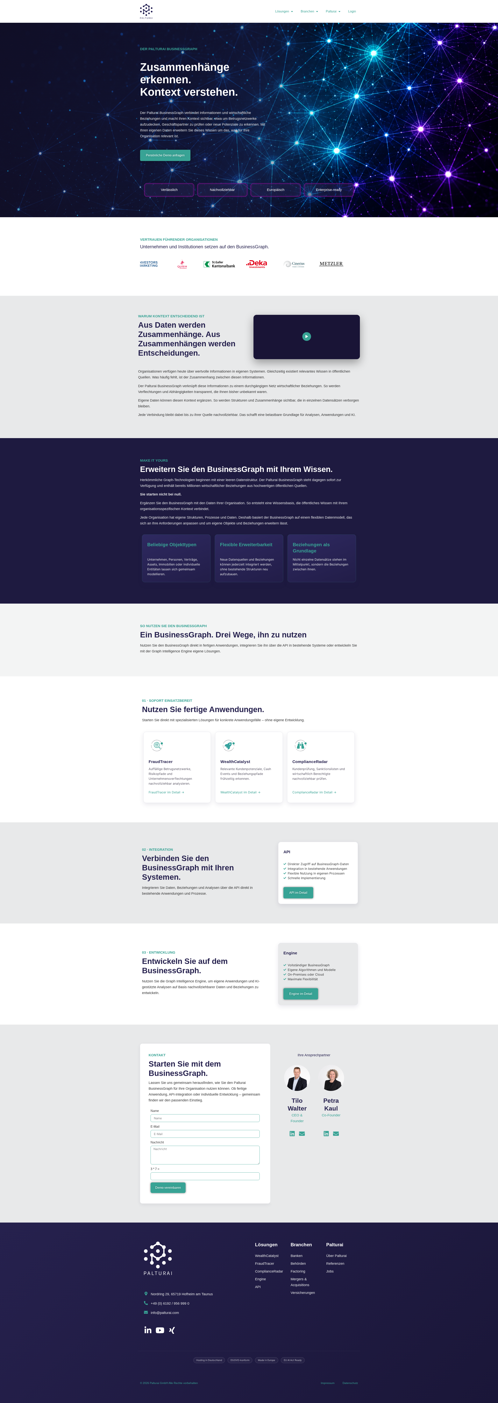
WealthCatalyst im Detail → (240, 792)
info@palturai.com (165, 1313)
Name (155, 1110)
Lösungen (282, 11)
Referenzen (335, 1264)
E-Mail (155, 1126)
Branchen (307, 11)
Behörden (298, 1264)
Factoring (298, 1271)
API (258, 1287)
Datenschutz (350, 1383)
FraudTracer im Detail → (166, 792)
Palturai (331, 11)
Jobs (330, 1271)
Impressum (328, 1383)
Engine (260, 1279)
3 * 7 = (155, 1169)
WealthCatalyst (267, 1256)
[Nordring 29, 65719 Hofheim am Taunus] (146, 1294)
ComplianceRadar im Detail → (314, 792)
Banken (296, 1256)
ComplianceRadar (269, 1271)
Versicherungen (303, 1293)
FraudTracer (264, 1264)
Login (352, 11)
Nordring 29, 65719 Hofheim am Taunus (182, 1294)
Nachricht (157, 1142)
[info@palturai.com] (146, 1312)
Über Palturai (336, 1256)
